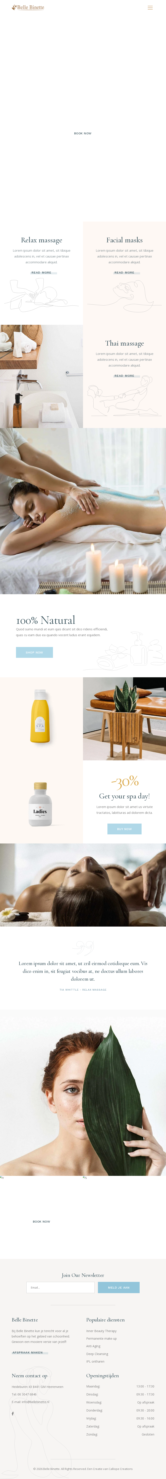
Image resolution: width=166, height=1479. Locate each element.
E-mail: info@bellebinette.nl (30, 1402)
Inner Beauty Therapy (101, 1331)
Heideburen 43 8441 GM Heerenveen (37, 1387)
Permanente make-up (101, 1338)
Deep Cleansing (97, 1354)
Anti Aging (93, 1346)
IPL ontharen (95, 1361)
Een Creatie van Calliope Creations (110, 1469)
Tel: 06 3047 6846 (24, 1394)
